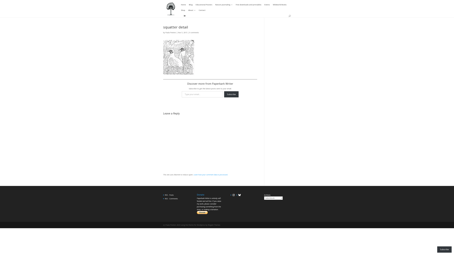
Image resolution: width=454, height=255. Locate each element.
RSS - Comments (171, 199)
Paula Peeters (170, 32)
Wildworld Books (279, 5)
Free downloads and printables (248, 5)
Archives (267, 195)
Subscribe (231, 94)
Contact (202, 10)
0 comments (194, 32)
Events (267, 5)
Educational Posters (204, 5)
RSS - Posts (169, 195)
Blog (191, 5)
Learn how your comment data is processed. (211, 175)
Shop (183, 10)
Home (183, 5)
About (190, 10)
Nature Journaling (222, 5)
